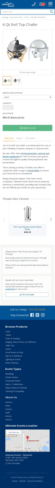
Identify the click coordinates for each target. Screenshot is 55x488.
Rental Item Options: (13, 93)
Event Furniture (11, 363)
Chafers (26, 17)
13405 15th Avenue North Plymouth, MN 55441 (18, 457)
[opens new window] (27, 441)
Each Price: (8, 113)
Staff (7, 412)
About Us (11, 397)
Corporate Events (12, 380)
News (7, 405)
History (8, 416)
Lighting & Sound (12, 359)
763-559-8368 (27, 294)
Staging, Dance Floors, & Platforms (20, 342)
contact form (10, 289)
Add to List (28, 128)
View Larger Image (28, 72)
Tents (7, 331)
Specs (19, 138)
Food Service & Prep (16, 17)
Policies (8, 419)
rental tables (33, 170)
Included (30, 138)
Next (51, 219)
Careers (8, 409)
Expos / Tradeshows (14, 384)
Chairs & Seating (12, 338)
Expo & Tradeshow (13, 356)
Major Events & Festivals (16, 387)
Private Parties (11, 377)
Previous (4, 219)
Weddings (9, 374)
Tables (8, 335)
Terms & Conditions (34, 481)
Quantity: (7, 103)
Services (8, 402)
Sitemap (22, 481)
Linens (8, 349)
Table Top (9, 345)
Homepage (5, 17)
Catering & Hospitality (14, 391)
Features (9, 138)
